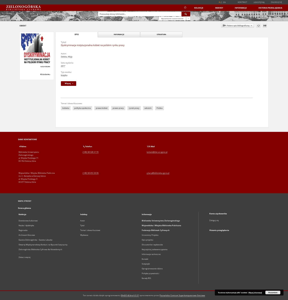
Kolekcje (198, 8)
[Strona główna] (185, 7)
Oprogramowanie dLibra (152, 268)
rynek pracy (134, 108)
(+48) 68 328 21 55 (91, 152)
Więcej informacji (255, 292)
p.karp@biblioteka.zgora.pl (158, 173)
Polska (159, 108)
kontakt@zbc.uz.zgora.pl (157, 152)
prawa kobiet (102, 108)
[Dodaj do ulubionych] (258, 26)
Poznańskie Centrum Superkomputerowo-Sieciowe (182, 295)
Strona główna (24, 208)
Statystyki (146, 264)
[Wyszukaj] (186, 14)
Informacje (241, 8)
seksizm (148, 108)
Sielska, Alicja (66, 56)
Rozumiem (273, 292)
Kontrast (242, 2)
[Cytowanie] (265, 26)
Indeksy (219, 8)
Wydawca (84, 235)
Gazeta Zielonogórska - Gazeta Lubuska (35, 240)
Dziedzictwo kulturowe (28, 220)
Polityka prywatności (150, 273)
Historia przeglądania (270, 8)
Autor (82, 220)
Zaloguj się (276, 2)
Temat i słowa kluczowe (90, 230)
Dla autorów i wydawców (152, 244)
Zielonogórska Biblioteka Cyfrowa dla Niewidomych (40, 249)
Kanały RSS (146, 278)
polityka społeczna (82, 108)
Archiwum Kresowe (27, 235)
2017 (63, 66)
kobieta (65, 108)
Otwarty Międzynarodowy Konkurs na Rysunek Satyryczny (43, 244)
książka (64, 75)
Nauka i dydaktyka (26, 225)
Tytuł (82, 225)
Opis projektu (147, 240)
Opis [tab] (77, 34)
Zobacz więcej (25, 257)
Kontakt (145, 259)
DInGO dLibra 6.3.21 (130, 295)
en (224, 2)
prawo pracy (118, 108)
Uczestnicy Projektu (150, 235)
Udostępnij (259, 2)
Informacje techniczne (151, 254)
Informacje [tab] (119, 34)
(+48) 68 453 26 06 (91, 173)
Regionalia (23, 230)
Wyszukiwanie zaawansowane (172, 19)
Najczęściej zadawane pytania (154, 249)
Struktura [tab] (161, 34)
